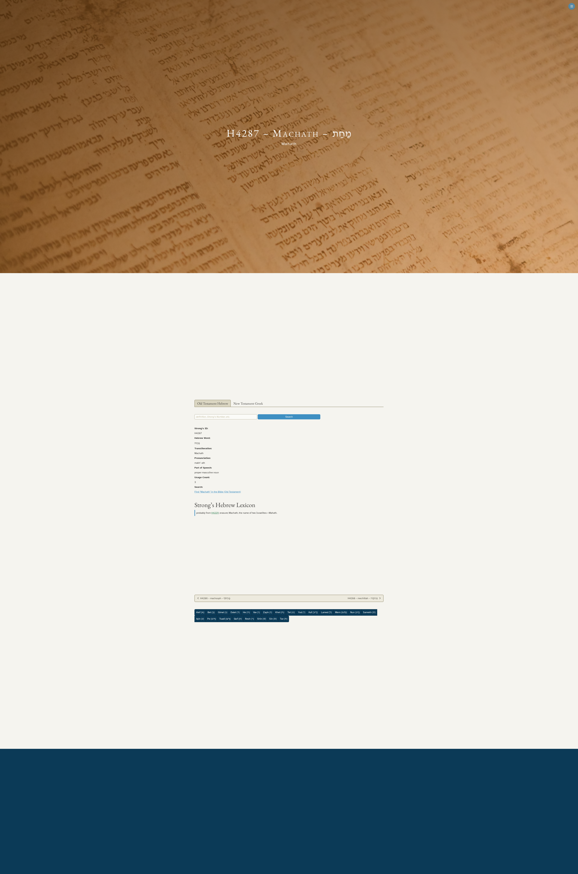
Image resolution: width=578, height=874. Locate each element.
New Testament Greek (248, 403)
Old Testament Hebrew (212, 403)
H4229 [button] (215, 512)
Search (289, 416)
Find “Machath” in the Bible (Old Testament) (217, 491)
